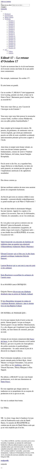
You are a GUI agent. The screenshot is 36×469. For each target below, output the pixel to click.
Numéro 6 (11, 29)
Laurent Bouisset (7, 265)
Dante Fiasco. (5, 381)
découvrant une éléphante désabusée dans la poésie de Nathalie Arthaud (17, 292)
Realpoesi (8, 14)
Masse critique (9, 17)
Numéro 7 (11, 31)
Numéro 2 (11, 22)
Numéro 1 (11, 21)
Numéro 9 (11, 34)
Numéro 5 (11, 27)
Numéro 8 (11, 32)
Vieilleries (8, 19)
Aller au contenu (6, 1)
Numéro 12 (11, 38)
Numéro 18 (11, 48)
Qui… (6, 50)
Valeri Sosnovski (6, 242)
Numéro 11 (11, 36)
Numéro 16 (11, 44)
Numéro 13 (11, 39)
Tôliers (10, 51)
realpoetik (4, 9)
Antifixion (18, 365)
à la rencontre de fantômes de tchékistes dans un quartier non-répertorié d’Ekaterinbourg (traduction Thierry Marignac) (17, 244)
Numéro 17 (11, 46)
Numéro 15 (11, 43)
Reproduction (9, 15)
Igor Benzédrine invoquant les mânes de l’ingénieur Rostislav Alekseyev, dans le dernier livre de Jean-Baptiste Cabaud (17, 303)
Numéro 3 (11, 24)
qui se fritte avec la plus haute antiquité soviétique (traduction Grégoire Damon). (18, 255)
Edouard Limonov (7, 253)
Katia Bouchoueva (7, 275)
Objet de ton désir (6, 5)
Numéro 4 (11, 26)
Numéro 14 (11, 41)
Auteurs (10, 53)
